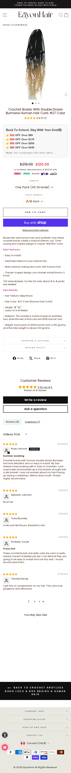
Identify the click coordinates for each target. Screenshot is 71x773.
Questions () (32, 421)
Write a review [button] (35, 400)
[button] (31, 118)
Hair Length (34, 195)
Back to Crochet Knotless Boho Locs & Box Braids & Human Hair (35, 691)
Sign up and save (34, 727)
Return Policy (35, 347)
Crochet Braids (19, 24)
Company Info (34, 711)
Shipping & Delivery (35, 340)
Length (34, 181)
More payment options (36, 230)
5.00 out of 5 (45, 387)
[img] (10, 444)
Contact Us (35, 735)
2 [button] (34, 601)
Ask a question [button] (35, 409)
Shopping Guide (34, 719)
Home (6, 24)
